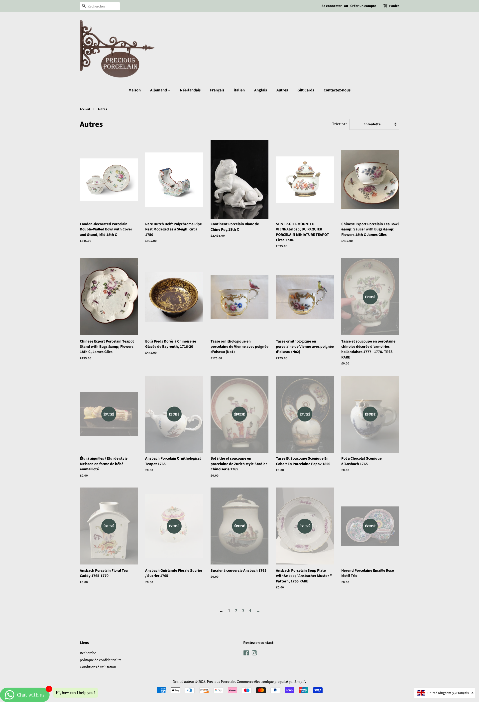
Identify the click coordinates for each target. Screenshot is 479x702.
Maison (134, 90)
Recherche (88, 652)
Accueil (85, 109)
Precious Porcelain (221, 681)
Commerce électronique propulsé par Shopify (271, 681)
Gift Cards (305, 90)
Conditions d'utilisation (98, 666)
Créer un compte (363, 5)
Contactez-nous (337, 90)
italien (239, 90)
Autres (282, 90)
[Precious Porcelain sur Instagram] (254, 653)
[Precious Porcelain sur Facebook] (246, 653)
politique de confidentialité (100, 659)
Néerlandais (190, 90)
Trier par (339, 123)
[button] (444, 692)
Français (217, 90)
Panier (394, 5)
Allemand (159, 90)
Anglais (260, 90)
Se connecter (332, 5)
